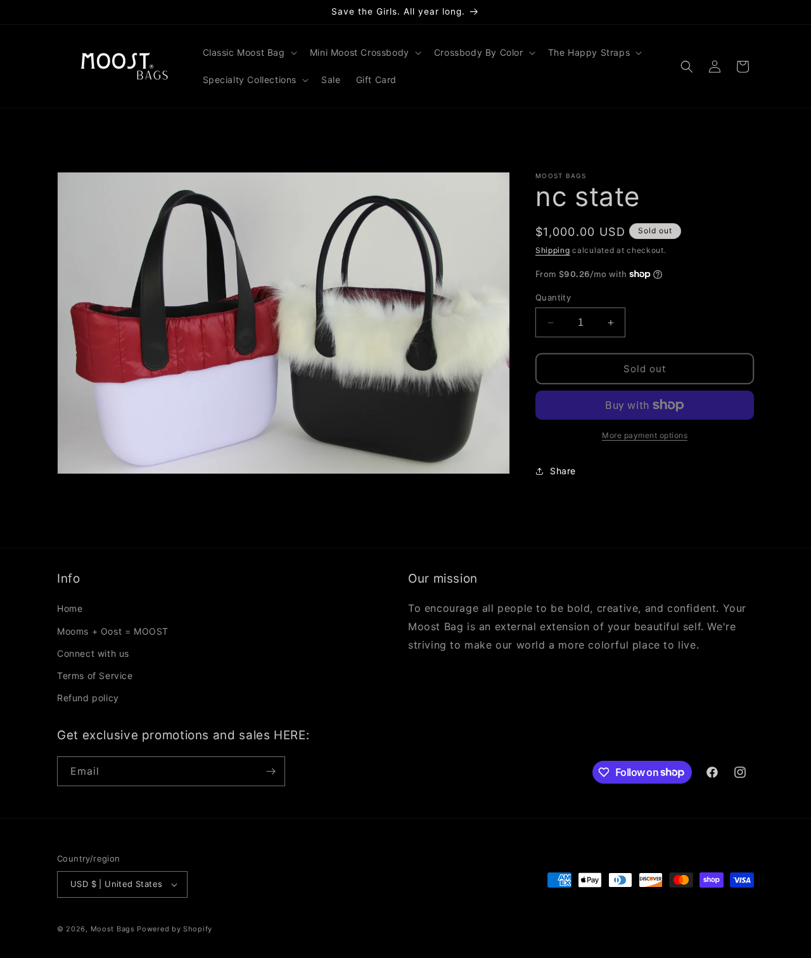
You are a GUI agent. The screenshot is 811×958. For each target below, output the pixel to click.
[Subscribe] (270, 771)
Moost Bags (113, 928)
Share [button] (563, 470)
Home (69, 608)
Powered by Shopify (174, 928)
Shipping (552, 250)
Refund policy (88, 697)
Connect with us (93, 653)
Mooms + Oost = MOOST (113, 631)
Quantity (553, 297)
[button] (248, 52)
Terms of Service (95, 675)
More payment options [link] (644, 435)
